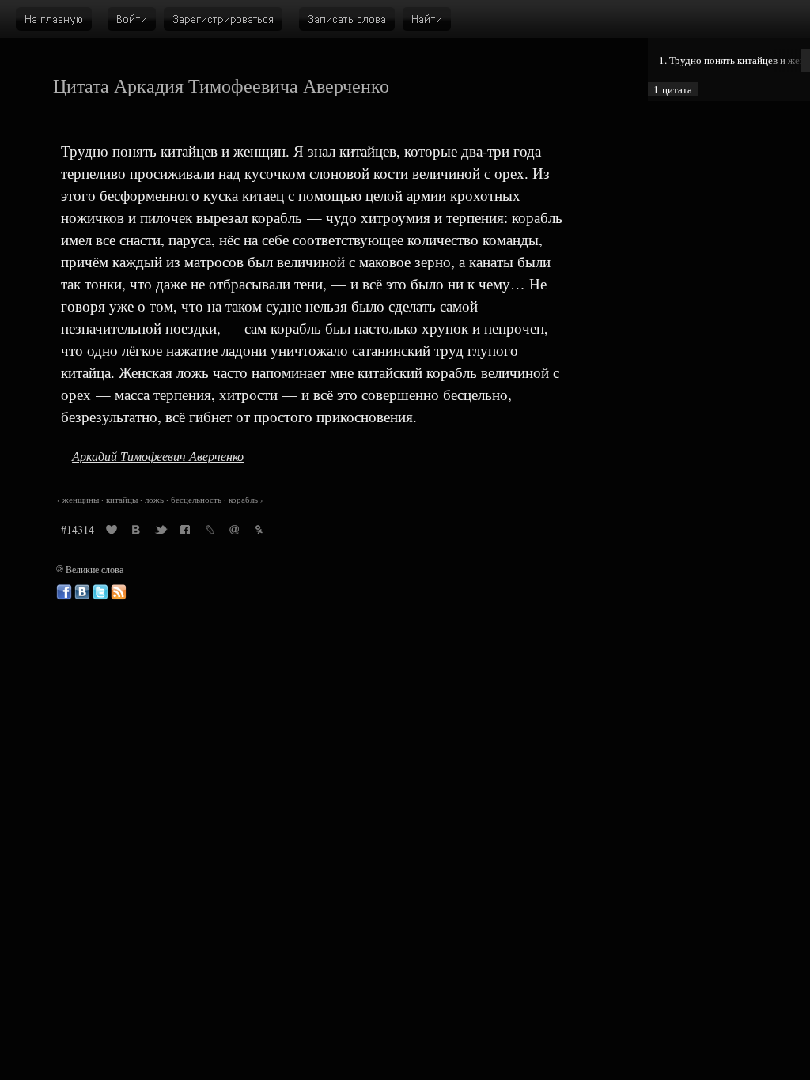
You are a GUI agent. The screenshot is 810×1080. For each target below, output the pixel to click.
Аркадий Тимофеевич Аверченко (158, 455)
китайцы (122, 499)
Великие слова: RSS (119, 592)
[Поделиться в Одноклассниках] (259, 532)
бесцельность (196, 499)
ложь (154, 499)
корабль (243, 499)
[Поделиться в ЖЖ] (209, 532)
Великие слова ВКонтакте (82, 592)
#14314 (77, 529)
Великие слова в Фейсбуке (64, 592)
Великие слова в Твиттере (100, 592)
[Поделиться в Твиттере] (160, 532)
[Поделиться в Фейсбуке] (185, 532)
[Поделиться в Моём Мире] (234, 532)
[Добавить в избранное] (111, 532)
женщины (80, 499)
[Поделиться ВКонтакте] (136, 532)
